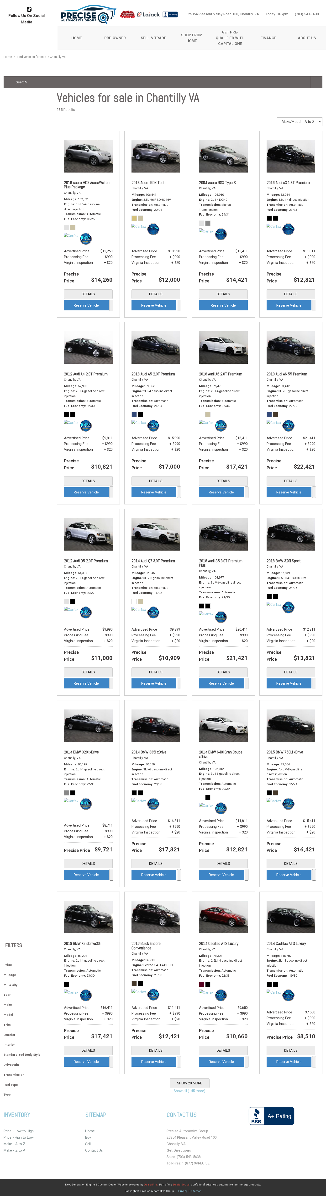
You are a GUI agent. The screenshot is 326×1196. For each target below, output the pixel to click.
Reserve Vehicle (86, 305)
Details (88, 294)
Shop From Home (191, 38)
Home (76, 38)
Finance (268, 38)
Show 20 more (189, 1083)
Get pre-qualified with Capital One (230, 38)
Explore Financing (111, 305)
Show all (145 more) (189, 1091)
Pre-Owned (115, 38)
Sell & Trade (153, 38)
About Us (307, 38)
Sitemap (196, 1191)
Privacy (182, 1191)
